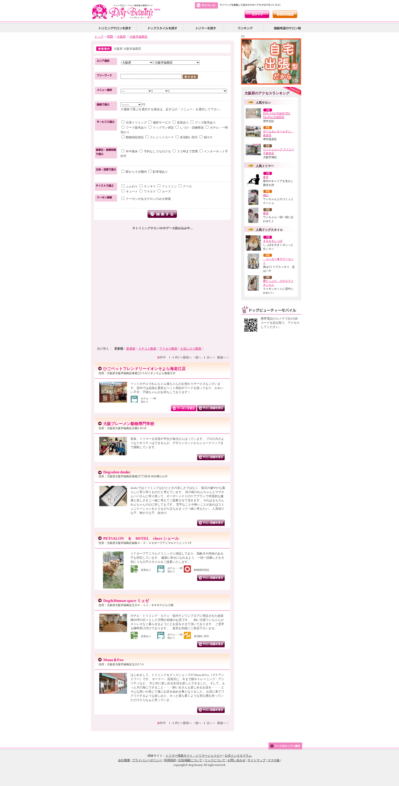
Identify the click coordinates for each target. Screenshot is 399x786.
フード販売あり (136, 127)
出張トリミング (136, 122)
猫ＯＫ (208, 137)
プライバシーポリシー (147, 760)
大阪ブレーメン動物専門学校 (128, 424)
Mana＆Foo (113, 660)
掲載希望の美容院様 (286, 28)
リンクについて (214, 760)
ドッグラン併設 (163, 127)
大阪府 (121, 36)
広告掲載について (190, 760)
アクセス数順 (168, 348)
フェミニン (169, 186)
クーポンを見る (184, 408)
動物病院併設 (135, 137)
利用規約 (170, 760)
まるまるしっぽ (272, 241)
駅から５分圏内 (136, 171)
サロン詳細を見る (211, 408)
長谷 (266, 213)
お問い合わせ (236, 760)
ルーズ (166, 191)
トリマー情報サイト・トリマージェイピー (194, 755)
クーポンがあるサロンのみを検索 (148, 198)
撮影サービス (162, 122)
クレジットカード (162, 137)
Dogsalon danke (116, 472)
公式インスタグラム (238, 755)
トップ (98, 36)
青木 (266, 177)
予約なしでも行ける (157, 151)
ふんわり (132, 186)
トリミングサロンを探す (115, 28)
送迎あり (183, 122)
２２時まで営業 (187, 151)
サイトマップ (257, 760)
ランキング (245, 28)
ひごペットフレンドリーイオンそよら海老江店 (144, 369)
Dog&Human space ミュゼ (126, 600)
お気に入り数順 (190, 348)
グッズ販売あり (205, 122)
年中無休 (132, 151)
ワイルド (150, 191)
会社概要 (124, 760)
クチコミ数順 (147, 348)
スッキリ (150, 186)
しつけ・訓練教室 (192, 127)
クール (187, 186)
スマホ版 (274, 760)
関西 (110, 36)
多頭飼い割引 (189, 137)
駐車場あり (160, 171)
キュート (132, 191)
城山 (266, 195)
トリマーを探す (205, 28)
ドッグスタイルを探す (162, 28)
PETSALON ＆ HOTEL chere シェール (141, 538)
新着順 (130, 348)
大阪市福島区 (139, 36)
